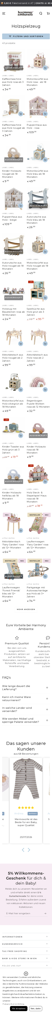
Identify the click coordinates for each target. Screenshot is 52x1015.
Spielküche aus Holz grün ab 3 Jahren (35, 311)
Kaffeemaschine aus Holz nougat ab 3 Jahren (13, 128)
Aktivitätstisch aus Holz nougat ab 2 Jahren (12, 357)
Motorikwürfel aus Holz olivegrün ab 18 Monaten (12, 403)
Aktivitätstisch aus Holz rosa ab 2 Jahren (37, 357)
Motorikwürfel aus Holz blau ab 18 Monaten (37, 173)
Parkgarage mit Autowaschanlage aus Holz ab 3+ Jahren (37, 592)
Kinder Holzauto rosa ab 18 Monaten (36, 449)
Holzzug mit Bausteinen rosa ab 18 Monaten (13, 311)
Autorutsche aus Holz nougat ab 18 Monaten (13, 265)
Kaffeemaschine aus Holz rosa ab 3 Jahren (13, 82)
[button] (40, 13)
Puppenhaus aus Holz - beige (12, 218)
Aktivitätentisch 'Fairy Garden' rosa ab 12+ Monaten (13, 544)
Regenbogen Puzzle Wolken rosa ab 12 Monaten (38, 403)
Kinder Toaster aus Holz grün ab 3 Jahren (13, 449)
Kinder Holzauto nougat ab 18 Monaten (11, 173)
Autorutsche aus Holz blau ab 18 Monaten (36, 219)
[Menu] (4, 13)
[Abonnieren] (46, 913)
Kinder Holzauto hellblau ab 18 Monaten (11, 495)
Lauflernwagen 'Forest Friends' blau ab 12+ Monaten (11, 592)
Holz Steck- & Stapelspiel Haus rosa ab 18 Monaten (37, 497)
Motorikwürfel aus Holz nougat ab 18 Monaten (37, 265)
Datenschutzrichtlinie (13, 1004)
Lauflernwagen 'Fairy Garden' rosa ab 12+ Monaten (37, 544)
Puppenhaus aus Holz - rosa (37, 126)
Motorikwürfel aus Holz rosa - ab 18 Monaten (37, 82)
